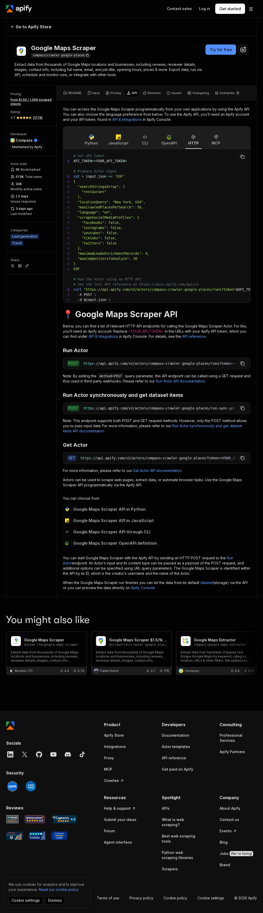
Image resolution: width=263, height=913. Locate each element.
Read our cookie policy (59, 889)
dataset (206, 582)
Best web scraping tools (178, 838)
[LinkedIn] (10, 754)
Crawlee (111, 780)
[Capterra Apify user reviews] (64, 819)
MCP (108, 769)
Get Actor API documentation (157, 470)
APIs (166, 808)
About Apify (230, 808)
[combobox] (243, 49)
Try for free (221, 49)
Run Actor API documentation (180, 381)
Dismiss (55, 900)
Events (226, 831)
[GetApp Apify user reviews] (12, 819)
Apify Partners (232, 752)
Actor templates (176, 746)
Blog (224, 842)
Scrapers (170, 869)
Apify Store (114, 735)
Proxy (109, 758)
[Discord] (68, 754)
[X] (25, 754)
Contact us (229, 819)
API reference (194, 336)
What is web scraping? (173, 822)
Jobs (236, 853)
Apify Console (143, 588)
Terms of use (108, 898)
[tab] (72, 93)
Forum (109, 831)
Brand (225, 865)
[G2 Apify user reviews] (14, 836)
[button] (122, 725)
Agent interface (118, 842)
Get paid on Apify (177, 769)
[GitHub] (39, 754)
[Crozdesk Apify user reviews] (59, 836)
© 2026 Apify (245, 898)
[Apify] (19, 8)
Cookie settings (211, 898)
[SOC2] (31, 786)
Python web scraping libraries (177, 855)
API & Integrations (127, 119)
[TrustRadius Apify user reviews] (37, 836)
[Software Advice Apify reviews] (35, 819)
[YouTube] (53, 754)
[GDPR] (12, 786)
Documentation (175, 735)
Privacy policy (141, 898)
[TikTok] (82, 754)
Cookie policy (175, 898)
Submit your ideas (120, 819)
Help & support (117, 808)
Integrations (115, 746)
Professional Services (231, 738)
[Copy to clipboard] (242, 156)
